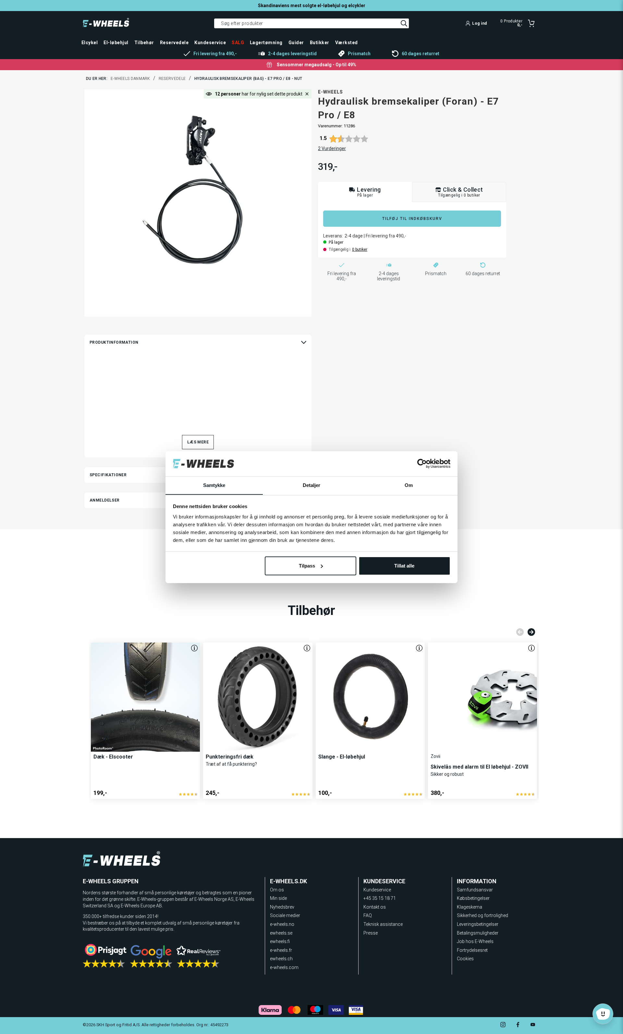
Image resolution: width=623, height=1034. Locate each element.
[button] (307, 93)
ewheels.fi (280, 941)
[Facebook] (517, 1025)
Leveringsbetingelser (477, 924)
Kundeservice (377, 889)
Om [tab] (409, 485)
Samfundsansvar (475, 889)
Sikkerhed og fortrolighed (482, 915)
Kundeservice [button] (210, 42)
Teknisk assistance (383, 924)
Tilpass (307, 565)
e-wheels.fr (281, 950)
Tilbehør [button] (144, 42)
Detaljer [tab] (312, 485)
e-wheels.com (284, 967)
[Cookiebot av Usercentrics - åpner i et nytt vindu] (422, 463)
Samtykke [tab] (214, 485)
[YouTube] (532, 1025)
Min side (278, 898)
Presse (370, 933)
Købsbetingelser (473, 898)
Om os (277, 889)
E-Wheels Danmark (130, 78)
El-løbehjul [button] (116, 42)
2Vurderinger (332, 148)
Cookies (465, 958)
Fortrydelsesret (472, 950)
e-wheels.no (282, 924)
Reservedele (172, 78)
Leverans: (333, 235)
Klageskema (469, 907)
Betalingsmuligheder (477, 933)
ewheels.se (281, 933)
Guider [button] (296, 42)
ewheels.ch (281, 958)
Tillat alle (404, 565)
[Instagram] (502, 1025)
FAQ (367, 915)
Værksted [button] (346, 42)
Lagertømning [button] (266, 42)
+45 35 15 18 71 (379, 898)
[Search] (404, 23)
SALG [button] (238, 42)
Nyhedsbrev (282, 907)
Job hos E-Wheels (475, 941)
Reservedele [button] (174, 42)
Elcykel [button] (89, 42)
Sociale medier (285, 915)
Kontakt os (374, 907)
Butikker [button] (319, 42)
